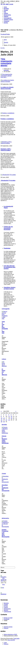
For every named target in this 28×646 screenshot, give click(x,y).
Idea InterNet (11, 640)
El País (6, 606)
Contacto (6, 21)
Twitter (8, 34)
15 (1, 418)
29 (1, 421)
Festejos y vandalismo (7, 118)
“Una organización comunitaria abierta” (6, 62)
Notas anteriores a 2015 (10, 634)
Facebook (3, 34)
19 (11, 418)
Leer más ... (4, 77)
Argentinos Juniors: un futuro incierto (10, 288)
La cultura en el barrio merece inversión (7, 88)
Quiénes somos (8, 19)
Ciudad (6, 10)
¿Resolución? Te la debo (8, 180)
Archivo (6, 23)
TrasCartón (16, 638)
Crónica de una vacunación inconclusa (8, 228)
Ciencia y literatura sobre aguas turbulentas (5, 439)
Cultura (6, 13)
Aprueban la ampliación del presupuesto (5, 487)
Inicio (5, 7)
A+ (1, 48)
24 (6, 420)
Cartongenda (7, 18)
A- (4, 48)
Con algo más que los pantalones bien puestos (9, 267)
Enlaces (6, 628)
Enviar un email (8, 617)
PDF (2, 581)
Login (5, 642)
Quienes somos (8, 626)
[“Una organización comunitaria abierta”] (8, 75)
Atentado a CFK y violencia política (6, 149)
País (5, 12)
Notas (3, 584)
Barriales (6, 8)
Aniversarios (7, 15)
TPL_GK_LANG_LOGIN (7, 4)
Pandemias (7, 248)
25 (9, 420)
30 (4, 421)
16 (4, 418)
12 (11, 416)
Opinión (6, 16)
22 (1, 420)
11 (9, 416)
